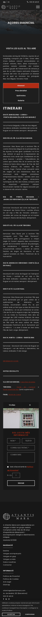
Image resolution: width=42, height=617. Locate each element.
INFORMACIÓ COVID (11, 361)
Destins (6, 551)
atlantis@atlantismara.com (14, 590)
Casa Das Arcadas (27, 382)
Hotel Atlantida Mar (11, 389)
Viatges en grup (9, 556)
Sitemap (6, 585)
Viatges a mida (9, 559)
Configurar (29, 614)
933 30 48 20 (8, 596)
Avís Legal (7, 582)
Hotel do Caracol (26, 387)
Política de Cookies (11, 579)
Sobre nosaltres (9, 562)
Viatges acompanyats (12, 553)
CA (4, 2)
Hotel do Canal (15, 394)
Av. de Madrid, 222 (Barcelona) (15, 593)
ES (8, 2)
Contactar (7, 565)
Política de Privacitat (11, 576)
